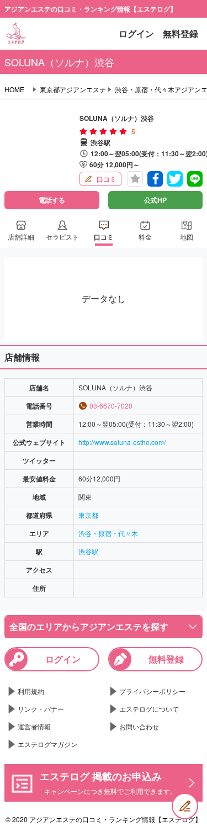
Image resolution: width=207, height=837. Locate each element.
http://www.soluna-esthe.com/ (122, 442)
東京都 (88, 515)
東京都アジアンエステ (73, 89)
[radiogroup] (103, 131)
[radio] (84, 131)
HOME (14, 89)
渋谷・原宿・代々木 (108, 533)
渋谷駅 (88, 551)
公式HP (155, 200)
